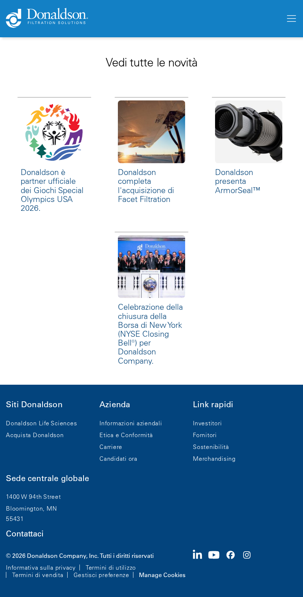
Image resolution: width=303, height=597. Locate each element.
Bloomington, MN (31, 508)
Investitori (207, 423)
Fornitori (205, 435)
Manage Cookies (162, 575)
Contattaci (25, 534)
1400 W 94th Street (33, 496)
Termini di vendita (38, 575)
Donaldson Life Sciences (41, 423)
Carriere (110, 447)
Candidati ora (118, 459)
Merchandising (214, 459)
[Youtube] (217, 564)
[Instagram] (250, 564)
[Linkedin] (200, 564)
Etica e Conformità (126, 435)
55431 (15, 518)
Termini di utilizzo (111, 567)
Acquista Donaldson (35, 435)
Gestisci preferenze (101, 575)
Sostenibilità (211, 447)
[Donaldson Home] (142, 18)
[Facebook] (233, 564)
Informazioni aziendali (130, 423)
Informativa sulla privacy (41, 567)
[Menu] (290, 19)
